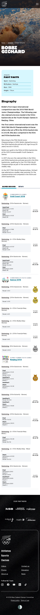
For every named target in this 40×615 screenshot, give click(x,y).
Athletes (6, 551)
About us (4, 574)
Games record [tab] (9, 186)
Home (3, 43)
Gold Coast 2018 (17, 196)
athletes (10, 43)
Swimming (5, 203)
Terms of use (25, 600)
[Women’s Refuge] (20, 607)
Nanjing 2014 (16, 360)
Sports (5, 555)
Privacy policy (15, 600)
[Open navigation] (37, 4)
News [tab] (21, 186)
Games (5, 560)
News (23, 574)
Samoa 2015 (15, 280)
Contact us (25, 566)
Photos (3, 570)
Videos (3, 566)
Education (25, 570)
